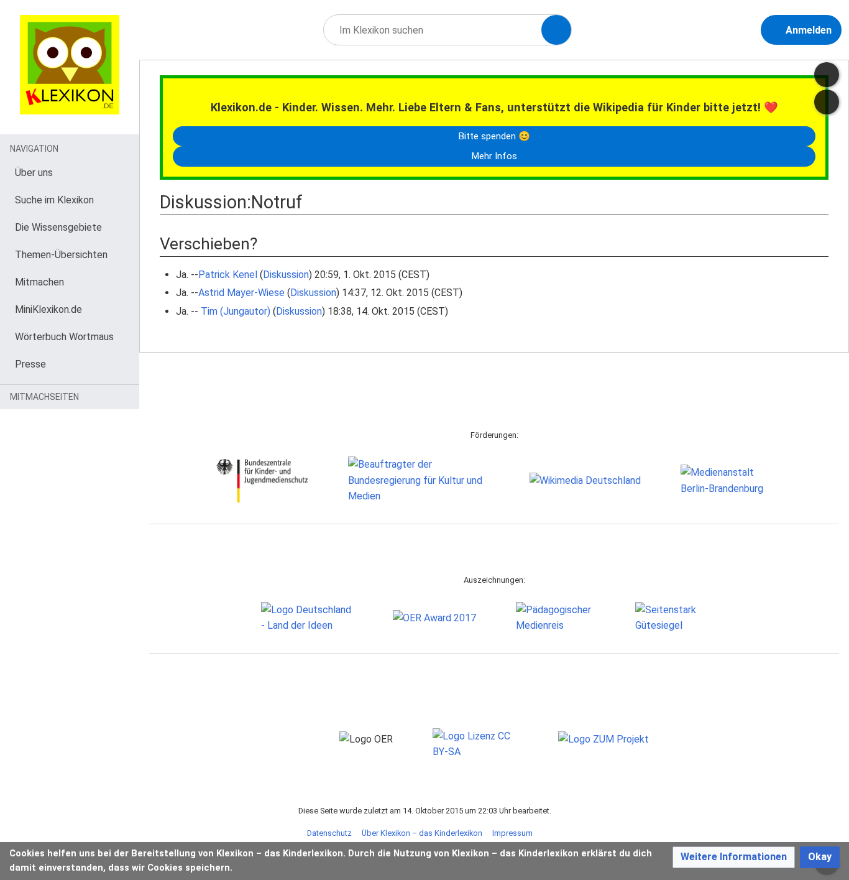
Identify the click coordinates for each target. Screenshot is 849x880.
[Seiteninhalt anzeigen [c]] (826, 74)
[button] (733, 857)
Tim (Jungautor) (235, 311)
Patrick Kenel (227, 274)
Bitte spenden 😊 (494, 136)
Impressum (512, 833)
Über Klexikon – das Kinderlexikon (422, 833)
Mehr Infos (494, 156)
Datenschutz (329, 833)
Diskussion (286, 274)
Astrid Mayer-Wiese (241, 293)
